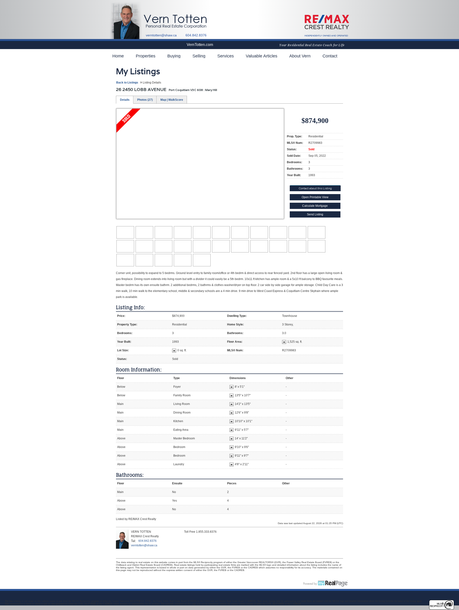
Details (125, 99)
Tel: (133, 541)
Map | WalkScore (171, 99)
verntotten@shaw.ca (161, 35)
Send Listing (315, 214)
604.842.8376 (147, 541)
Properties (145, 56)
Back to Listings (127, 82)
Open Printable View (315, 197)
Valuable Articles (261, 56)
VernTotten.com (200, 45)
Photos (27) (145, 99)
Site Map (117, 583)
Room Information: (139, 370)
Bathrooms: (130, 475)
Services (225, 56)
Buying (173, 56)
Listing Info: (130, 307)
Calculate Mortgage (315, 205)
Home (118, 56)
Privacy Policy (135, 583)
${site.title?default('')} (178, 21)
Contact (329, 56)
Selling (198, 56)
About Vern (300, 56)
